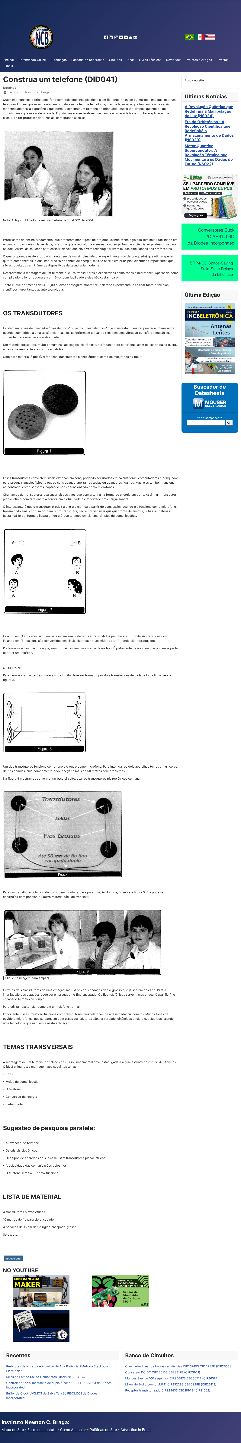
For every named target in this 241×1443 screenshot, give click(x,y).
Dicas (130, 60)
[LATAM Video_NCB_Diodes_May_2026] (210, 236)
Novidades (173, 60)
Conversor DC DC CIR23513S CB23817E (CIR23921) (162, 1372)
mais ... (11, 66)
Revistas (222, 60)
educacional (13, 1258)
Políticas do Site (103, 1429)
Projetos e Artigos (199, 60)
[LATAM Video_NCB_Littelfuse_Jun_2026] (210, 268)
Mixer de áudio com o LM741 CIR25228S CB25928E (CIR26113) (170, 1384)
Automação (58, 60)
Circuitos (115, 60)
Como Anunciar (73, 1429)
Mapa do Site (13, 1429)
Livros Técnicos (150, 60)
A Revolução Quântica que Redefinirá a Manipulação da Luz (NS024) (209, 111)
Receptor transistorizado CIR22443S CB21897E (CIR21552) (167, 1390)
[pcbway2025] (210, 197)
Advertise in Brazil (135, 1429)
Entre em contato (42, 1429)
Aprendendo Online (32, 60)
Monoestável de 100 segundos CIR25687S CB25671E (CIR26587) (172, 1378)
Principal (8, 60)
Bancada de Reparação (87, 60)
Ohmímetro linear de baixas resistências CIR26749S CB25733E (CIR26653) (179, 1366)
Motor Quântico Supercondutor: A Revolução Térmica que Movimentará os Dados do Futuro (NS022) (209, 155)
